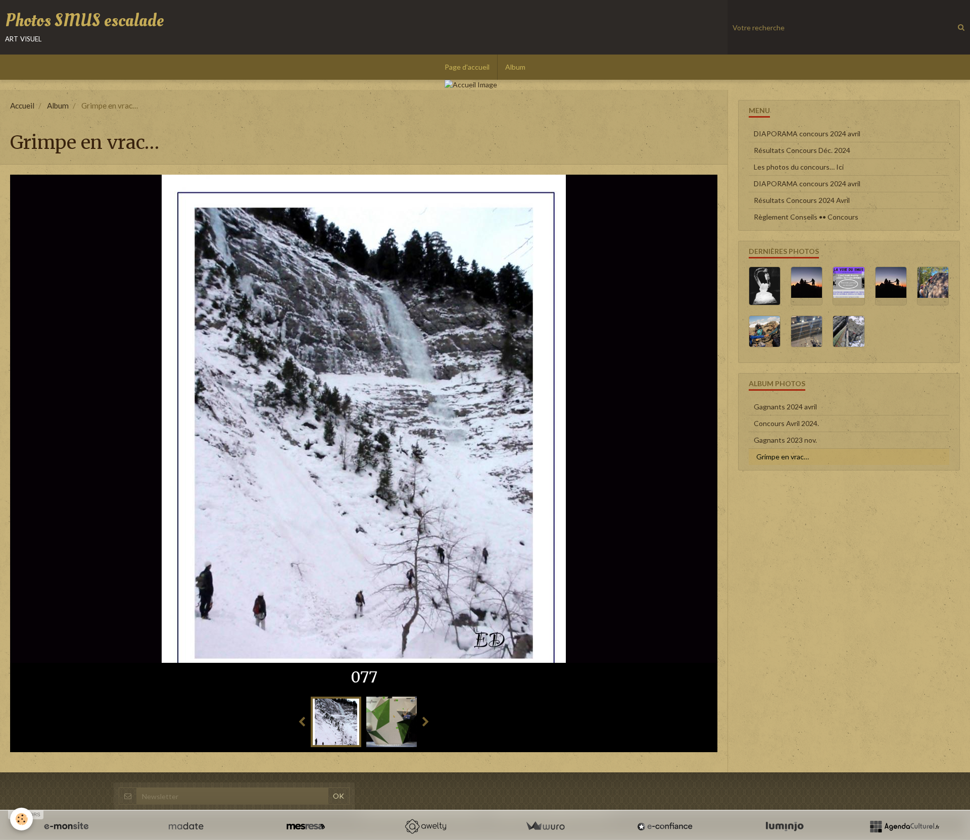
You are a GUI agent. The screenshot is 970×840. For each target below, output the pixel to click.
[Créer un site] (66, 826)
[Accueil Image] (485, 85)
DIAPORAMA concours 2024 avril (807, 133)
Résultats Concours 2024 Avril (802, 200)
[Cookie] (21, 819)
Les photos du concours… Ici (799, 167)
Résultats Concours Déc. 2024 (802, 150)
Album (515, 67)
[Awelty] (425, 826)
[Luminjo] (784, 826)
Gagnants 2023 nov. (785, 440)
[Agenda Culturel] (904, 826)
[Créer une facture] (545, 826)
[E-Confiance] (665, 826)
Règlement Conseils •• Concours (806, 217)
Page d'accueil (467, 67)
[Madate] (186, 826)
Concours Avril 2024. (786, 423)
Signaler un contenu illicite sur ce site (551, 741)
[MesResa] (306, 826)
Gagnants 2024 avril (785, 406)
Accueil (22, 105)
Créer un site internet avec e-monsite (420, 741)
